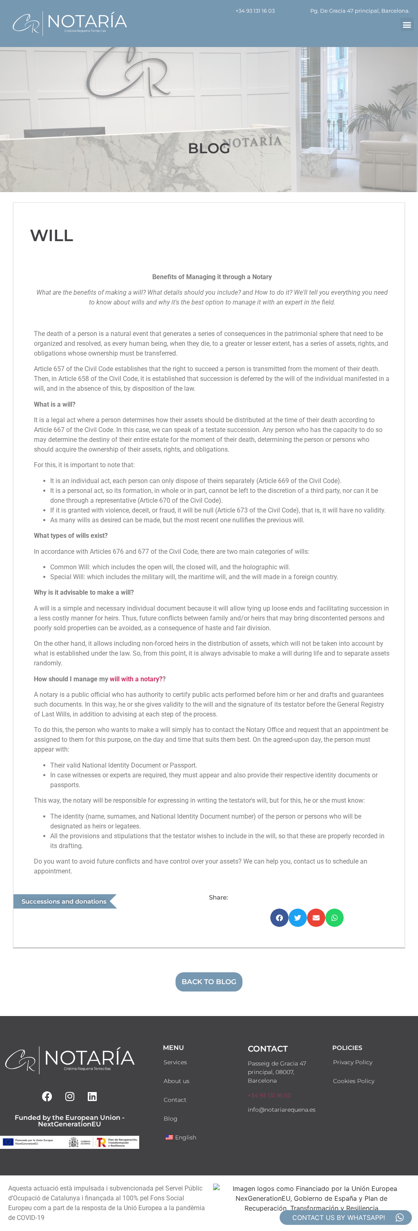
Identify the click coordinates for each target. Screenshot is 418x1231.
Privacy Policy (352, 1062)
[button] (407, 24)
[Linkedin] (92, 1096)
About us (176, 1081)
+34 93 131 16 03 (255, 10)
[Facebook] (47, 1096)
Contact (175, 1099)
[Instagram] (70, 1096)
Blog (171, 1118)
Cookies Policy (353, 1081)
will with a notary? (136, 679)
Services (175, 1062)
